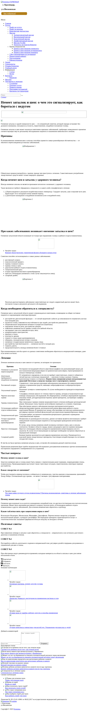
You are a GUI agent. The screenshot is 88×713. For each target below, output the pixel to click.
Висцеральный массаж (22, 37)
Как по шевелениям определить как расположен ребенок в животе (25, 661)
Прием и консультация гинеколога (26, 48)
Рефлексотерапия (15, 60)
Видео (11, 74)
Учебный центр (11, 68)
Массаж (12, 33)
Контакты (8, 76)
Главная (8, 23)
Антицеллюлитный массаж (24, 35)
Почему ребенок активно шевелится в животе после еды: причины (25, 669)
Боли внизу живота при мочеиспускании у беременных (21, 653)
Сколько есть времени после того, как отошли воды (20, 649)
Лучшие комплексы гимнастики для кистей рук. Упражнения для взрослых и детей (40, 627)
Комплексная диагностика (19, 31)
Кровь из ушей (10, 684)
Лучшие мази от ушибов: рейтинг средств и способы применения (33, 613)
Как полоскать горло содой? (15, 688)
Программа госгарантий (18, 89)
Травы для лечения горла (14, 680)
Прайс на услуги (15, 27)
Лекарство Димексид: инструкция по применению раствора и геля (33, 598)
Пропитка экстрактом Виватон (25, 45)
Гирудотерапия (14, 58)
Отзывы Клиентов (12, 66)
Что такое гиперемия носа (14, 692)
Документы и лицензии (14, 81)
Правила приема (15, 87)
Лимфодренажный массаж (23, 41)
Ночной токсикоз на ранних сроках (14, 665)
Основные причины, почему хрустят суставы (26, 584)
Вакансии (13, 78)
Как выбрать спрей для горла (16, 696)
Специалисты (10, 64)
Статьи (12, 72)
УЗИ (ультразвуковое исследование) (22, 54)
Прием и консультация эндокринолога (28, 50)
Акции (7, 62)
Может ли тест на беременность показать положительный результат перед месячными (32, 657)
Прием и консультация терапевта (26, 52)
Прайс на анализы (16, 29)
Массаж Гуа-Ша (19, 43)
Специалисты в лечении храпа (12, 673)
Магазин (8, 79)
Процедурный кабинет (17, 56)
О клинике (13, 83)
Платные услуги (15, 85)
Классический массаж (22, 39)
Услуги (7, 25)
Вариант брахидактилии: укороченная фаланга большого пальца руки (30, 253)
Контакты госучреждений (18, 91)
